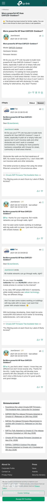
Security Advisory (38, 475)
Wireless (6, 9)
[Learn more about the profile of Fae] (6, 110)
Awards (35, 471)
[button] (3, 3)
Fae (16, 109)
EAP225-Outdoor (15, 48)
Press (34, 464)
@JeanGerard (12, 123)
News (34, 468)
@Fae (5, 218)
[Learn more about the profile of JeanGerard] (6, 37)
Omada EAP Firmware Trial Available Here (22, 175)
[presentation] (6, 37)
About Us (6, 464)
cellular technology (31, 292)
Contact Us (6, 471)
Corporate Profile (8, 468)
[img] (36, 93)
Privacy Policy (7, 475)
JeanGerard (15, 35)
